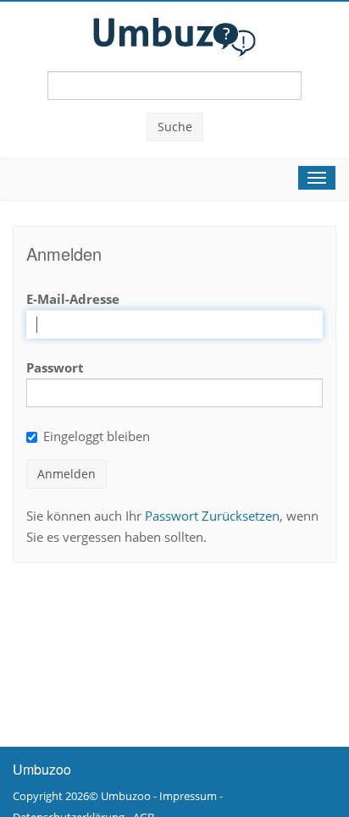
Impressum (188, 795)
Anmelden (66, 474)
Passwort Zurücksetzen (212, 515)
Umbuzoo (126, 795)
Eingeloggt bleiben (96, 436)
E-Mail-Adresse (72, 298)
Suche (175, 127)
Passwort (55, 367)
